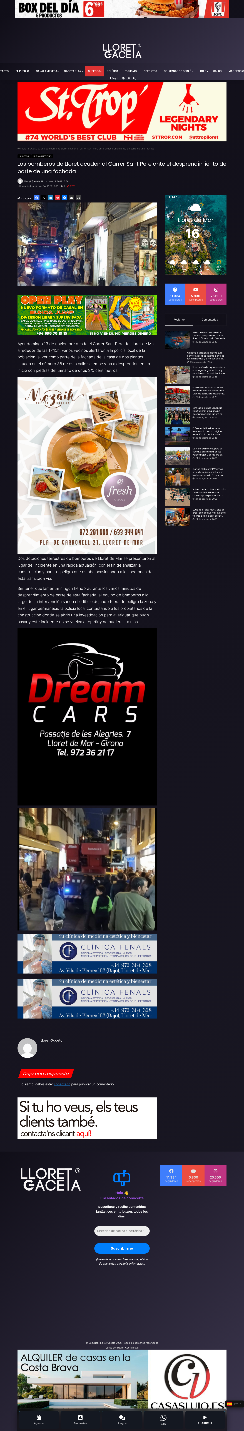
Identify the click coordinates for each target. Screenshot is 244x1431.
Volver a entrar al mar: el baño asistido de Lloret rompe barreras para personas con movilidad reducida (209, 492)
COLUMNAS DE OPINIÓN (178, 70)
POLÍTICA (112, 70)
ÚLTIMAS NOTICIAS (42, 156)
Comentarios (210, 319)
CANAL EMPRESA (46, 70)
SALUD (217, 70)
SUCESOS (94, 70)
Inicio (23, 148)
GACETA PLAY (72, 70)
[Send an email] (42, 181)
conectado (62, 1084)
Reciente (179, 319)
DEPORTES (150, 70)
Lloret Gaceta (32, 181)
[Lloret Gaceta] (122, 39)
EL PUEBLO (22, 70)
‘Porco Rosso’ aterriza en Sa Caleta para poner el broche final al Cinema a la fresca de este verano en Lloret (209, 335)
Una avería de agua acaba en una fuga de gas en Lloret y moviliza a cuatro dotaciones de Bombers (209, 370)
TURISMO (131, 70)
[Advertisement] (86, 1305)
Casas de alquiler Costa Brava (122, 1347)
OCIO (203, 70)
